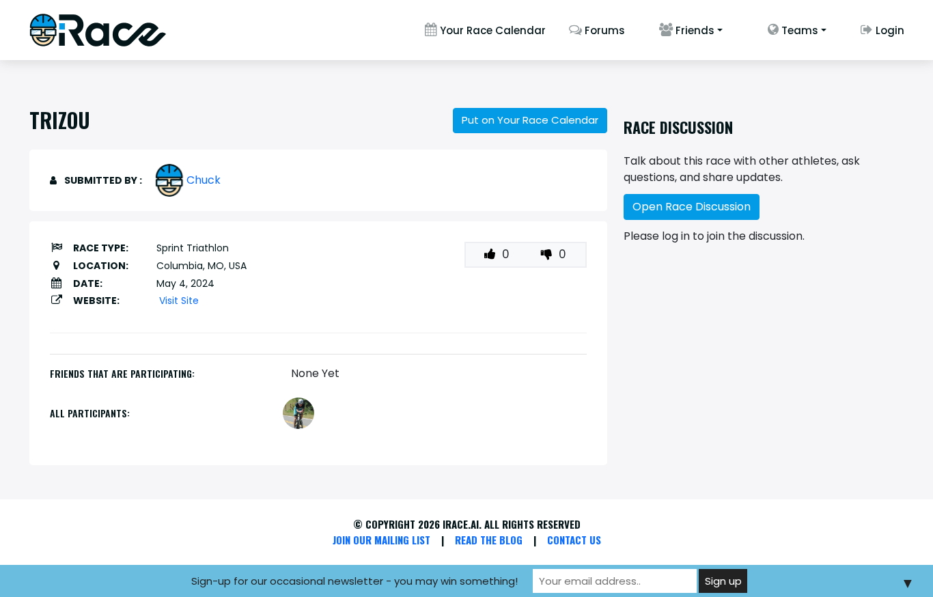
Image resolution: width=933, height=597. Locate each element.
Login (888, 30)
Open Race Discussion (691, 206)
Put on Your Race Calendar (530, 120)
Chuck (203, 180)
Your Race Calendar (491, 30)
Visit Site (179, 300)
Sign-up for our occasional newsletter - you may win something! (354, 581)
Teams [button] (798, 30)
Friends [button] (693, 30)
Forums (603, 30)
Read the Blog (489, 539)
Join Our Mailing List (381, 539)
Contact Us (574, 539)
